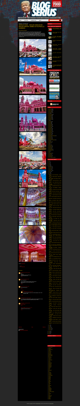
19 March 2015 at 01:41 (29, 307)
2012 (49, 332)
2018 (49, 161)
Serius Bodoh (50, 128)
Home (20, 20)
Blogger (31, 403)
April (49, 326)
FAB (48, 371)
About (40, 20)
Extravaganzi (50, 370)
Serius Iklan (49, 132)
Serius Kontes (50, 155)
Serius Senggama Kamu (51, 157)
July (49, 172)
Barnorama (49, 353)
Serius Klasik (50, 119)
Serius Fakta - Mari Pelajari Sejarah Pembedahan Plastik (56, 57)
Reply (21, 276)
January (50, 329)
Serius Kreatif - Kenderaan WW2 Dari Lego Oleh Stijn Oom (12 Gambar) (56, 66)
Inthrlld (49, 382)
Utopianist (49, 396)
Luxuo (49, 384)
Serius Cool (23, 266)
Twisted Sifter (50, 395)
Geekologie (49, 374)
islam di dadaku (23, 307)
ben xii (22, 286)
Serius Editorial (50, 153)
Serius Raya (49, 137)
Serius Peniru (50, 133)
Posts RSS (26, 20)
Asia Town (49, 352)
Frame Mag (49, 373)
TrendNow (49, 393)
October (50, 169)
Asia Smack (49, 351)
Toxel (49, 392)
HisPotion (49, 376)
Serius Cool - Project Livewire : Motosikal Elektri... (55, 244)
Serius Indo (49, 121)
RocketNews (50, 388)
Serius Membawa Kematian (51, 135)
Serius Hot (49, 123)
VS (48, 120)
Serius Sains (50, 156)
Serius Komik (50, 130)
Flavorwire (49, 372)
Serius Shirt (49, 134)
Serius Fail (49, 127)
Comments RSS (33, 20)
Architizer (49, 350)
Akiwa (22, 279)
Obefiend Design (38, 403)
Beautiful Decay (50, 354)
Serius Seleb (50, 124)
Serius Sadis (50, 118)
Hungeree (49, 377)
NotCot (49, 386)
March (50, 327)
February (50, 328)
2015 (49, 164)
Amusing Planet (50, 347)
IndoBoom (49, 381)
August (50, 171)
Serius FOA (49, 136)
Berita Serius (50, 129)
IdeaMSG (49, 378)
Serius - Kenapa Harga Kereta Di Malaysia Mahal (56, 32)
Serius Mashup (50, 131)
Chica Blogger (51, 403)
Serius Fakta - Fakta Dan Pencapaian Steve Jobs (56, 45)
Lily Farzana (25, 291)
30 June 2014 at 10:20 (26, 279)
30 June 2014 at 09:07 (27, 272)
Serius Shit (49, 122)
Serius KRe (49, 154)
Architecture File (50, 349)
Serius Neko (49, 125)
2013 (49, 331)
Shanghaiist (49, 389)
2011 (49, 333)
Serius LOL (49, 111)
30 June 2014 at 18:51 (30, 291)
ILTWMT (49, 380)
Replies (23, 290)
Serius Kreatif (50, 112)
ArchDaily (49, 348)
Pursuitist (49, 387)
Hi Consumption (50, 375)
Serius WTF (49, 116)
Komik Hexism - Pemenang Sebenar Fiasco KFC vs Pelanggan (56, 49)
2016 (49, 163)
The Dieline (49, 390)
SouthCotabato (23, 263)
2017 (49, 162)
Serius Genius (50, 126)
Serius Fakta (49, 115)
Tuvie (49, 394)
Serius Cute (49, 117)
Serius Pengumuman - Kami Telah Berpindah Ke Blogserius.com (56, 28)
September (50, 170)
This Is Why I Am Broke (51, 391)
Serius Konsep (50, 114)
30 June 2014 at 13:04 (26, 286)
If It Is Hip (49, 379)
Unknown (22, 272)
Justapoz (49, 383)
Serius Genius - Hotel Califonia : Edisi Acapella (55, 265)
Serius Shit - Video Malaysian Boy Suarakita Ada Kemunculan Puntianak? (56, 37)
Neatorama (49, 385)
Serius (49, 113)
